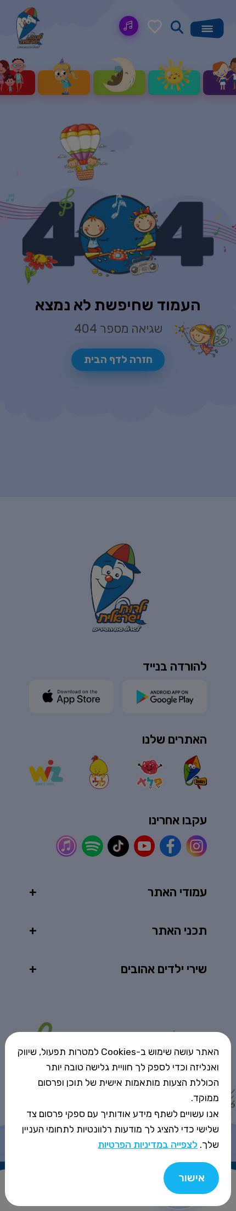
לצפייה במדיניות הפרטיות (148, 1144)
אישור (191, 1177)
